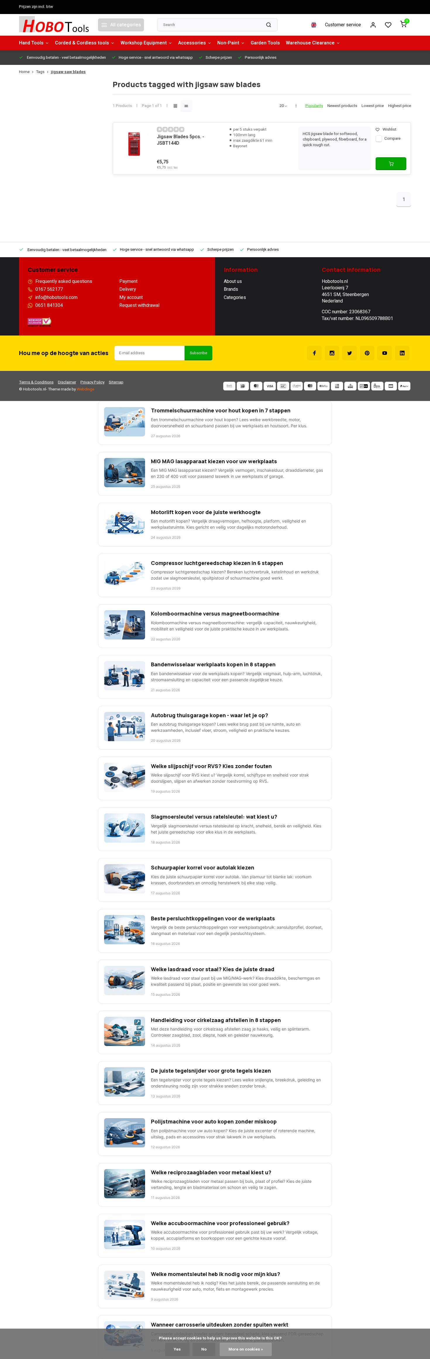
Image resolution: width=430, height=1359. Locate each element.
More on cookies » (245, 1349)
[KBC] (350, 386)
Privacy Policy (92, 382)
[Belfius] (323, 386)
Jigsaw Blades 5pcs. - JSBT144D (180, 140)
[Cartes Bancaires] (391, 386)
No (204, 1349)
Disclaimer (67, 382)
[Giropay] (364, 386)
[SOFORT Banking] (296, 386)
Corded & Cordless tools (82, 42)
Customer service (343, 24)
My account (131, 297)
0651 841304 (49, 305)
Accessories (192, 42)
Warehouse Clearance (310, 42)
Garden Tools (265, 42)
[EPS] (377, 386)
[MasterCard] (256, 386)
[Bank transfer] (229, 386)
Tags (40, 72)
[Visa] (270, 386)
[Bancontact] (283, 386)
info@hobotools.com (56, 297)
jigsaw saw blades (68, 72)
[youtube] (384, 353)
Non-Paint (228, 42)
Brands (231, 289)
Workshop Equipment (144, 42)
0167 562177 (49, 289)
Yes (177, 1349)
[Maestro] (310, 386)
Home (24, 72)
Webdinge (85, 389)
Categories (235, 297)
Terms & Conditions (36, 382)
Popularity (314, 106)
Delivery (127, 289)
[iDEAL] (243, 386)
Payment (128, 281)
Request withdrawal (139, 305)
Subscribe (198, 353)
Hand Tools (31, 42)
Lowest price (373, 106)
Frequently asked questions (63, 281)
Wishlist (389, 129)
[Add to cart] (391, 163)
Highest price (399, 106)
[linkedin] (402, 353)
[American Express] (337, 386)
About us (233, 281)
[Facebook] (314, 353)
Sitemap (116, 382)
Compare (392, 138)
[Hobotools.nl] (54, 25)
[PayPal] (404, 386)
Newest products (342, 106)
